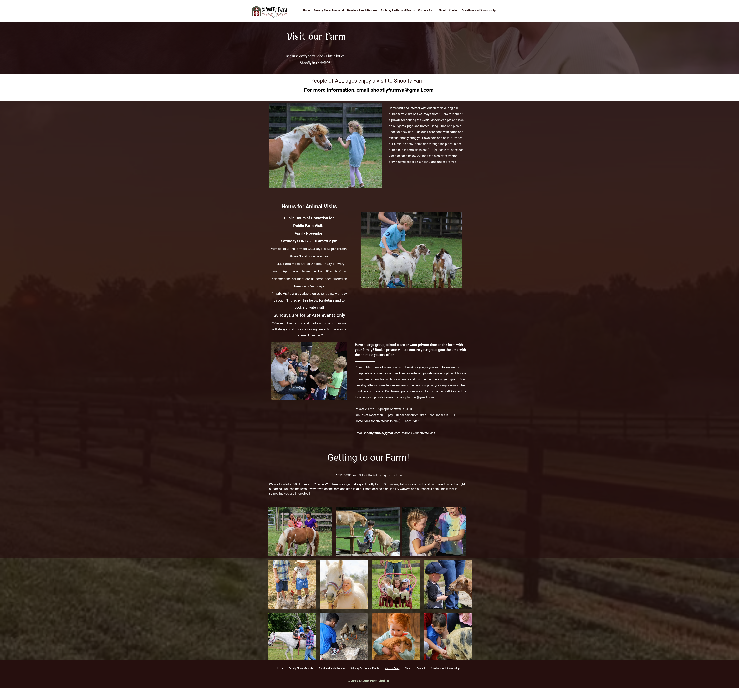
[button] (292, 584)
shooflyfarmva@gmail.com (402, 90)
